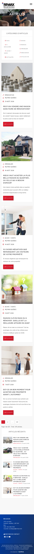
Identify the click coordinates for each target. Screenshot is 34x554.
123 (17, 422)
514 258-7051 (11, 527)
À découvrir (7, 45)
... (12, 422)
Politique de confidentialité (14, 547)
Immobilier (24, 48)
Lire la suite (8, 124)
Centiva (21, 551)
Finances (23, 44)
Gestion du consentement (21, 549)
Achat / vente (7, 52)
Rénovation (25, 52)
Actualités (9, 57)
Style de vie (25, 56)
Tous (7, 40)
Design (23, 40)
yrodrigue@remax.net (15, 528)
